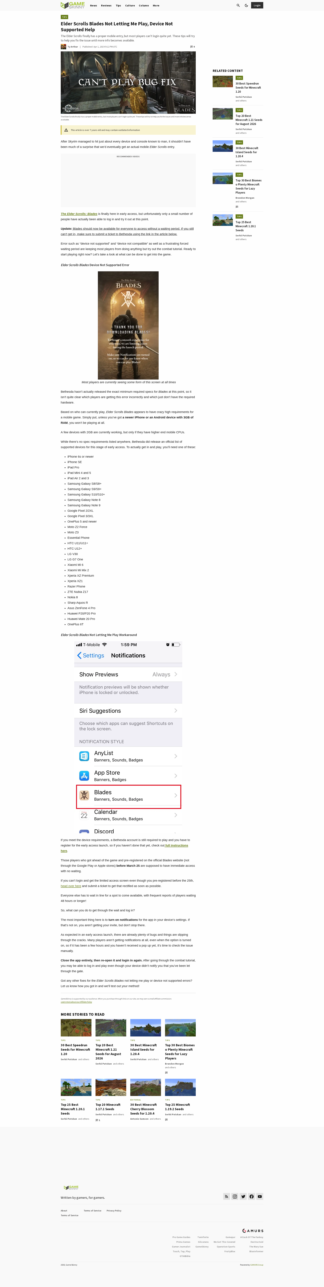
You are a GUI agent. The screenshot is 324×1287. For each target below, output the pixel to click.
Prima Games (183, 1241)
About (64, 1210)
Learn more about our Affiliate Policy (76, 1001)
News (93, 5)
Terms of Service (92, 1210)
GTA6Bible (185, 1256)
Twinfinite (203, 1237)
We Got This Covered (224, 1241)
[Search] (238, 5)
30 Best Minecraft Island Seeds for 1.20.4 (143, 1049)
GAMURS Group (256, 1265)
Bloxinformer (256, 1251)
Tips (118, 5)
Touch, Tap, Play (181, 1251)
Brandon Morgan (174, 1063)
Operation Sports (226, 1246)
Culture (130, 5)
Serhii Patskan (69, 1059)
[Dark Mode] (246, 5)
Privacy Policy (114, 1210)
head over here (71, 886)
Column (144, 5)
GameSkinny (202, 1246)
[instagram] (234, 1196)
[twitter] (243, 1196)
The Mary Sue (256, 1246)
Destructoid (257, 1241)
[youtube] (259, 1196)
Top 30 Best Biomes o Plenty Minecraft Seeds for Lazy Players (180, 1051)
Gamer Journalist (181, 1246)
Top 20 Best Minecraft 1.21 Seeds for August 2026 (108, 1051)
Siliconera (203, 1241)
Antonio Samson (139, 1118)
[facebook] (251, 1196)
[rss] (226, 1196)
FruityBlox (229, 1251)
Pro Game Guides (181, 1237)
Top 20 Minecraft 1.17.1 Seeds (108, 1106)
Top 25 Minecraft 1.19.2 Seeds (177, 1106)
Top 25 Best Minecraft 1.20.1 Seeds (73, 1108)
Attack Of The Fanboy (251, 1237)
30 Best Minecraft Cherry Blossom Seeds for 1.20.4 (143, 1108)
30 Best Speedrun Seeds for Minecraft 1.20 (75, 1049)
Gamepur (230, 1237)
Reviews (106, 5)
